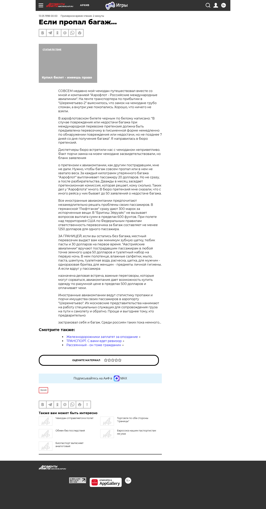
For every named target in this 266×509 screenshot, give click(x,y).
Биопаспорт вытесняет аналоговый (69, 445)
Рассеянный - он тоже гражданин (93, 345)
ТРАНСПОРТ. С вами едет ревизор (94, 341)
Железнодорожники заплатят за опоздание (102, 337)
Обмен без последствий (70, 430)
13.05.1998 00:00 (48, 15)
